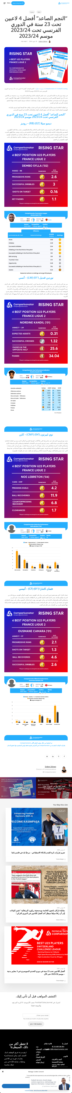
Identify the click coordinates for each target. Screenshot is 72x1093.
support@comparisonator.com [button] (56, 1049)
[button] (3, 1072)
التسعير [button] (38, 1060)
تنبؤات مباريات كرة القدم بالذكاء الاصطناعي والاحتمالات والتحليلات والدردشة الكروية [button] (43, 1067)
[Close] (67, 1077)
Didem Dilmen (43, 41)
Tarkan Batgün (60, 859)
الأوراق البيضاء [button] (40, 1057)
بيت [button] (37, 1047)
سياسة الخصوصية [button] (57, 1062)
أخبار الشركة (62, 811)
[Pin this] (47, 756)
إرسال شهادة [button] (40, 1062)
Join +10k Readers (36, 1024)
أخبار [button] (37, 1054)
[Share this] (64, 756)
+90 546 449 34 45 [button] (58, 1047)
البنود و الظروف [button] (57, 1059)
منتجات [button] (38, 1052)
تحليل (39, 12)
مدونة (32, 12)
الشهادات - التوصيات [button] (42, 1049)
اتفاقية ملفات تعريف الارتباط (40, 1090)
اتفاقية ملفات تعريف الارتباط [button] (58, 1065)
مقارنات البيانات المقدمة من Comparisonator (52, 745)
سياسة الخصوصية (29, 1090)
